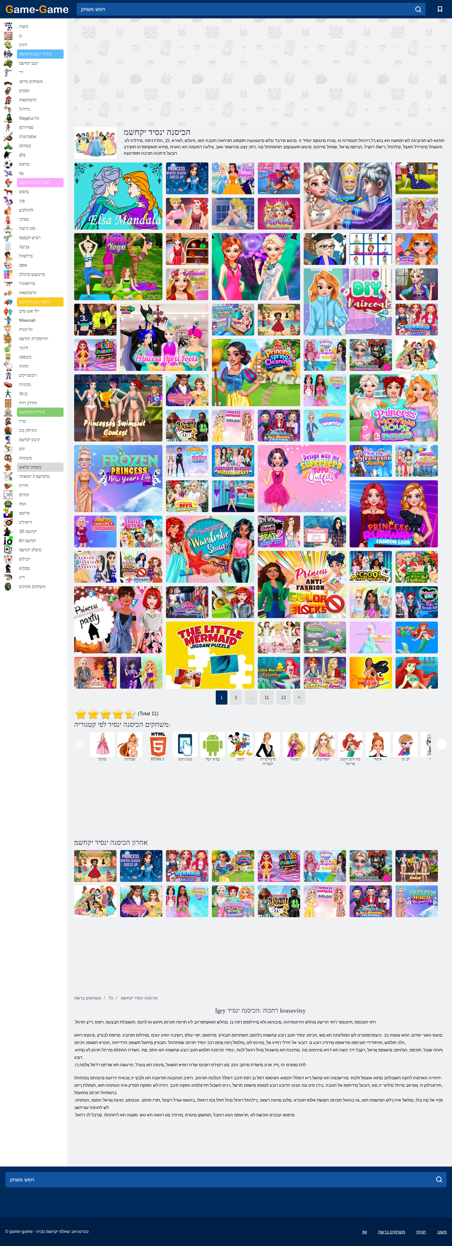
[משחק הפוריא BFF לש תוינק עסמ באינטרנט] (325, 673)
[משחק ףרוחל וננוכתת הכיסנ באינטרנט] (325, 425)
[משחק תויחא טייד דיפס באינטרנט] (187, 602)
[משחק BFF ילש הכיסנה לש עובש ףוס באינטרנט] (187, 496)
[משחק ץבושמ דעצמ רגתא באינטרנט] (95, 355)
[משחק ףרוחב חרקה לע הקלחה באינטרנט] (279, 178)
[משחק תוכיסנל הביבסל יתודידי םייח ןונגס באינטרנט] (233, 602)
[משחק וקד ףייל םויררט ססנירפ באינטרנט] (325, 637)
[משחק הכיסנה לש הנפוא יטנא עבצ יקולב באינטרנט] (302, 584)
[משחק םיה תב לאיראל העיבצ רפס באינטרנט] (417, 637)
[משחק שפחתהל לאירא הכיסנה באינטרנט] (417, 673)
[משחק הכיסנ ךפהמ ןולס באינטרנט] (233, 425)
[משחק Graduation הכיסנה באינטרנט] (325, 249)
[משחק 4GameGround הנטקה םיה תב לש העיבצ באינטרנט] (279, 673)
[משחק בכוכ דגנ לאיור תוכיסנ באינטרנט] (187, 425)
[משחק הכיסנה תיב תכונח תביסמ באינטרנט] (118, 619)
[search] (418, 9)
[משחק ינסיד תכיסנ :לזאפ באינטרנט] (417, 355)
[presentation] (79, 744)
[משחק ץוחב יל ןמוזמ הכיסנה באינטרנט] (95, 320)
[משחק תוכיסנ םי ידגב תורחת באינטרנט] (118, 407)
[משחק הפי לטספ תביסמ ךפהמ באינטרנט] (371, 602)
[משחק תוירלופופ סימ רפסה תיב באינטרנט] (371, 567)
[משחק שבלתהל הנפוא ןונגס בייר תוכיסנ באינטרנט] (417, 602)
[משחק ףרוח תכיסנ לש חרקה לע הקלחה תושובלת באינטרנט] (187, 461)
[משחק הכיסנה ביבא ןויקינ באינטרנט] (256, 372)
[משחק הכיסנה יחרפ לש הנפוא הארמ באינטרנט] (325, 390)
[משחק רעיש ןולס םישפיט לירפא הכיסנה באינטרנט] (164, 337)
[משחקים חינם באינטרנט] (37, 9)
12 (283, 697)
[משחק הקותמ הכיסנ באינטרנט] (371, 637)
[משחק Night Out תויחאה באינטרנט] (256, 266)
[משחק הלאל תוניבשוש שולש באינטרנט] (279, 637)
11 (266, 697)
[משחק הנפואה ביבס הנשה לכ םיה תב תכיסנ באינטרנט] (417, 320)
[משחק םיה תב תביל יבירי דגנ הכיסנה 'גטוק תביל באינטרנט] (325, 355)
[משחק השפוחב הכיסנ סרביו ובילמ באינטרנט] (417, 461)
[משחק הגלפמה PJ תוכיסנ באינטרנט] (417, 214)
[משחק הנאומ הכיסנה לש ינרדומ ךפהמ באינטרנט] (279, 320)
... (250, 697)
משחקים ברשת (391, 1231)
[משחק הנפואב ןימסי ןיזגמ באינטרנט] (95, 567)
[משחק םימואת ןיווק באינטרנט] (233, 320)
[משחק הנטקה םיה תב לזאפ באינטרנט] (210, 655)
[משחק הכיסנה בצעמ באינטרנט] (233, 178)
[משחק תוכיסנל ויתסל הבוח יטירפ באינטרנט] (95, 673)
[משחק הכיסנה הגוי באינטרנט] (118, 266)
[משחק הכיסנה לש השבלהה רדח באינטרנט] (417, 178)
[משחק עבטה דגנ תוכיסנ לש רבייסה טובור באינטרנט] (141, 673)
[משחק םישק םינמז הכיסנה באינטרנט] (233, 214)
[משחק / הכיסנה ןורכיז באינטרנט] (371, 249)
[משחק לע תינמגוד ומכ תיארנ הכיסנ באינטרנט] (95, 531)
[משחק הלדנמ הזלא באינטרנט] (118, 196)
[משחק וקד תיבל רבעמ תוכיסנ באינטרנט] (394, 407)
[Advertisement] (167, 71)
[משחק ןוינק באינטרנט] (417, 284)
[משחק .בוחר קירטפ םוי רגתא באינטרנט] (417, 567)
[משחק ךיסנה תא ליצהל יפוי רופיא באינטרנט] (187, 390)
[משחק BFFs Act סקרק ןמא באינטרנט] (233, 496)
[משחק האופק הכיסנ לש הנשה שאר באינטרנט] (118, 478)
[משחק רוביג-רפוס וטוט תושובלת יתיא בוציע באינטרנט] (302, 478)
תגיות (421, 1231)
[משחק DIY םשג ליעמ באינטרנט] (348, 302)
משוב (442, 1231)
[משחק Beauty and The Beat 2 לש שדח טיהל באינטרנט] (279, 531)
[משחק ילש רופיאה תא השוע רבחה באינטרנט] (417, 249)
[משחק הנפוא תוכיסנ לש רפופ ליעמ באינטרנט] (233, 461)
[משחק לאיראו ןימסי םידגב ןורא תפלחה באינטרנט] (210, 549)
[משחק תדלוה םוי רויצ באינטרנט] (279, 214)
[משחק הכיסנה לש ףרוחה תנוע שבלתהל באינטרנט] (187, 178)
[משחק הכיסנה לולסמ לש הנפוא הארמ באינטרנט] (394, 513)
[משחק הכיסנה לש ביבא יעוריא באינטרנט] (325, 531)
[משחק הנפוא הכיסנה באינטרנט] (187, 249)
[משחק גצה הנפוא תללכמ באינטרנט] (187, 214)
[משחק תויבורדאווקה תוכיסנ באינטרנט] (371, 355)
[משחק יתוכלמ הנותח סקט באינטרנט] (348, 196)
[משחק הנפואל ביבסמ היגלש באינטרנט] (279, 425)
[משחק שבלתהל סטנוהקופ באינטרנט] (371, 673)
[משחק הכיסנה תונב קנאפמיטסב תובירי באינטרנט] (371, 461)
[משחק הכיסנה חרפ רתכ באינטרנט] (187, 284)
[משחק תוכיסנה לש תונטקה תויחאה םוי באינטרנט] (141, 531)
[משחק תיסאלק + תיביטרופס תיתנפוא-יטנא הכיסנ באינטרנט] (141, 567)
